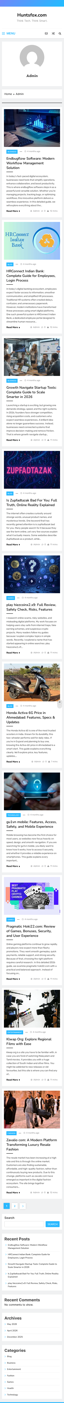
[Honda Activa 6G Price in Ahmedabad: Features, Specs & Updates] (32, 682)
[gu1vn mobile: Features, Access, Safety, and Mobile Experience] (32, 791)
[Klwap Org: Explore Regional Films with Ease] (32, 1009)
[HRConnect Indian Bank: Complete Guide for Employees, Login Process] (32, 241)
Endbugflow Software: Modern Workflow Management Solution (30, 163)
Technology (14, 815)
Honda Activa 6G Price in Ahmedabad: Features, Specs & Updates (30, 717)
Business (12, 152)
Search (9, 1218)
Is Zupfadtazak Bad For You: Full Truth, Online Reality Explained (31, 502)
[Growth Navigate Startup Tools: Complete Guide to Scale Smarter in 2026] (32, 357)
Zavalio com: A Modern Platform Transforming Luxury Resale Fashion (31, 1145)
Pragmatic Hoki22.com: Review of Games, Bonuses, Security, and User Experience (30, 931)
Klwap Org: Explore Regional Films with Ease (28, 1041)
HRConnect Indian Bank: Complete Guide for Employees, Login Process (30, 276)
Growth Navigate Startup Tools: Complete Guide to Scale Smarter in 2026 (31, 392)
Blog (10, 264)
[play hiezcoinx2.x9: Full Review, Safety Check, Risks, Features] (32, 574)
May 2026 (12, 1324)
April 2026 (12, 1330)
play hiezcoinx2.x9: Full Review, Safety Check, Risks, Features (31, 607)
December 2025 (15, 1336)
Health (10, 1388)
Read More (12, 211)
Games (11, 598)
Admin (36, 211)
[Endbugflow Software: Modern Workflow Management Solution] (32, 128)
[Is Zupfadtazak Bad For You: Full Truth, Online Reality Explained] (32, 470)
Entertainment (15, 1032)
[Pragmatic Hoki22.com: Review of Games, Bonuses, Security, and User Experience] (32, 896)
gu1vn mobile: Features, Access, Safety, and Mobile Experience (31, 824)
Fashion (11, 1133)
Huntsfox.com (32, 15)
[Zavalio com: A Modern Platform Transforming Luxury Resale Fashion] (32, 1109)
